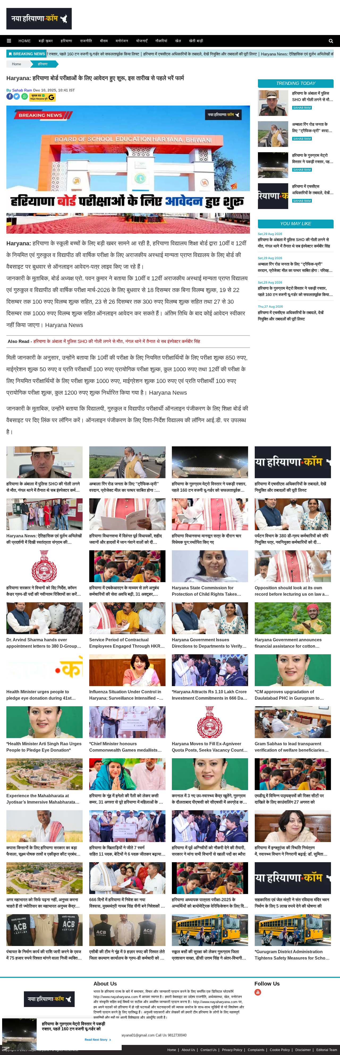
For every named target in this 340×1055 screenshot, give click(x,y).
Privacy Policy (232, 1050)
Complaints (256, 1050)
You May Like (295, 223)
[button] (9, 40)
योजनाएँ (141, 41)
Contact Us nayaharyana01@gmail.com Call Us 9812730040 (140, 1035)
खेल (178, 41)
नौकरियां (161, 41)
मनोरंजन (122, 41)
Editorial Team (326, 1050)
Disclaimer (303, 1050)
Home (25, 41)
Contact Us (208, 1050)
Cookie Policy (280, 1050)
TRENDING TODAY (295, 83)
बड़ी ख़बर (46, 41)
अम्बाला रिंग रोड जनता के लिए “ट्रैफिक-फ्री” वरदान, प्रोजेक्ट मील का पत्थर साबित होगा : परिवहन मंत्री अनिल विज (294, 270)
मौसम (104, 41)
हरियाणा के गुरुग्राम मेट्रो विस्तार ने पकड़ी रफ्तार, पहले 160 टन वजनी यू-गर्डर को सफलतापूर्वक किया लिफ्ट (293, 294)
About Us (105, 984)
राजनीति (86, 41)
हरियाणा (66, 41)
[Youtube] (257, 992)
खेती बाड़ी (196, 41)
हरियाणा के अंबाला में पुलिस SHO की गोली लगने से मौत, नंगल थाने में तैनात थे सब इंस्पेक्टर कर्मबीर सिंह (116, 341)
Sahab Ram (22, 90)
